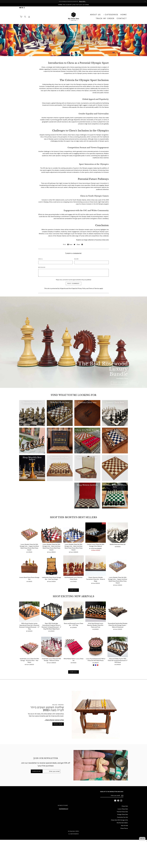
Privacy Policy (82, 288)
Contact (122, 18)
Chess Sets (125, 806)
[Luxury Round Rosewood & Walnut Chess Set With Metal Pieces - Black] (93, 665)
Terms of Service (94, 288)
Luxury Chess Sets (123, 809)
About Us (95, 15)
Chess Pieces (124, 828)
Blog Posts (76, 36)
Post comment (73, 283)
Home (124, 15)
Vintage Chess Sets (122, 814)
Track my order (105, 18)
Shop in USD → (82, 1)
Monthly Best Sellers (122, 823)
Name (76, 259)
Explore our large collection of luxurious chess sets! (92, 240)
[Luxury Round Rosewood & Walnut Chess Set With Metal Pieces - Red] (97, 665)
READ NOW (58, 724)
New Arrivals (124, 825)
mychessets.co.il (63, 808)
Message (41, 267)
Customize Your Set (122, 817)
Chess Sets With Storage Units (119, 820)
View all (73, 590)
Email (40, 259)
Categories (111, 15)
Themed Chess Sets (122, 811)
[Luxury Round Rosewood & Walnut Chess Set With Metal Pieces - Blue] (95, 665)
